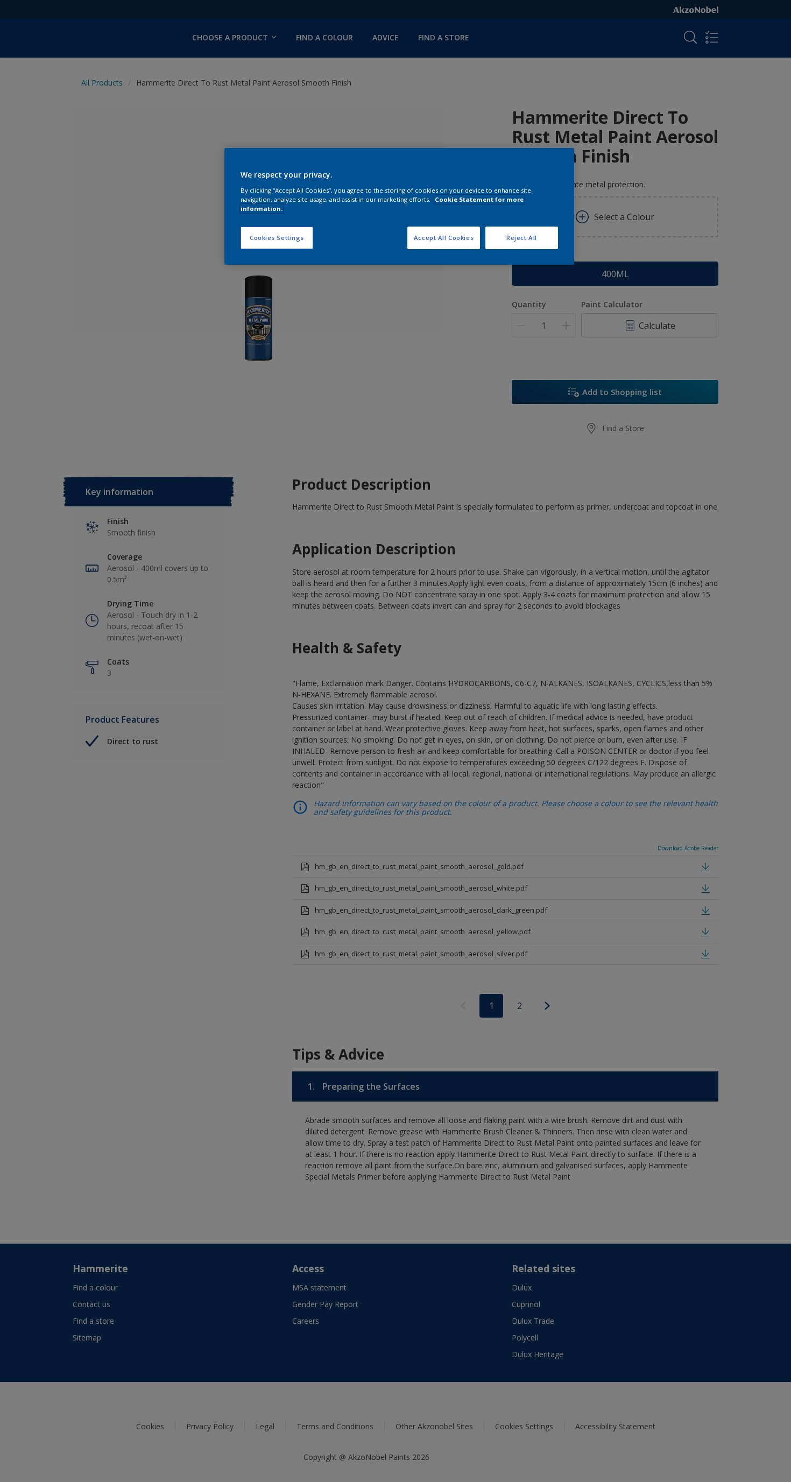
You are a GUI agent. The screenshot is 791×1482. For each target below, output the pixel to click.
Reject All (521, 238)
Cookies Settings (277, 238)
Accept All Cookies (444, 238)
